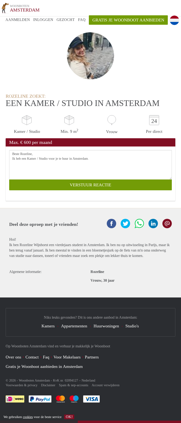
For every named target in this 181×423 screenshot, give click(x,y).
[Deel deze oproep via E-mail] (167, 223)
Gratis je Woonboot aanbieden (128, 20)
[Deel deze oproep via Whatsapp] (139, 223)
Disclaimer (48, 385)
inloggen (43, 20)
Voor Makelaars (67, 357)
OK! (69, 417)
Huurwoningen (106, 326)
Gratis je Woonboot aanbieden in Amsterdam (44, 366)
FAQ (82, 20)
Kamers (48, 326)
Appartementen (74, 326)
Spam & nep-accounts (73, 385)
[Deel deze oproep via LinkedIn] (153, 223)
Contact (32, 357)
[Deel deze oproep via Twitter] (125, 223)
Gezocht (66, 20)
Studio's (132, 326)
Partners (92, 357)
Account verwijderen (105, 385)
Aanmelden (17, 20)
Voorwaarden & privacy (21, 385)
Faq (46, 357)
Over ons (13, 357)
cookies (28, 417)
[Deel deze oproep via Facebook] (111, 223)
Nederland (88, 380)
